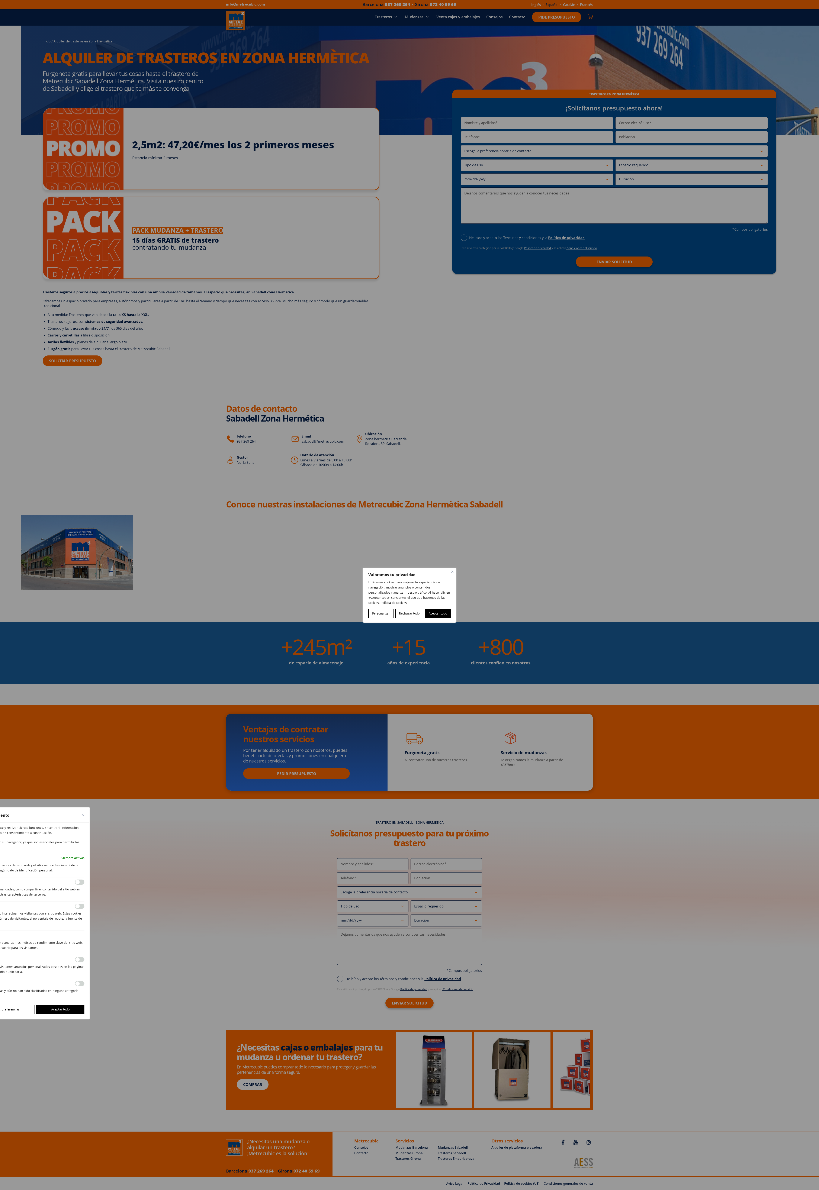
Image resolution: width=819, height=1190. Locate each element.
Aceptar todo (438, 613)
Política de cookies (394, 603)
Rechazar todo (409, 613)
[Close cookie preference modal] (83, 815)
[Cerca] (452, 572)
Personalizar (381, 613)
